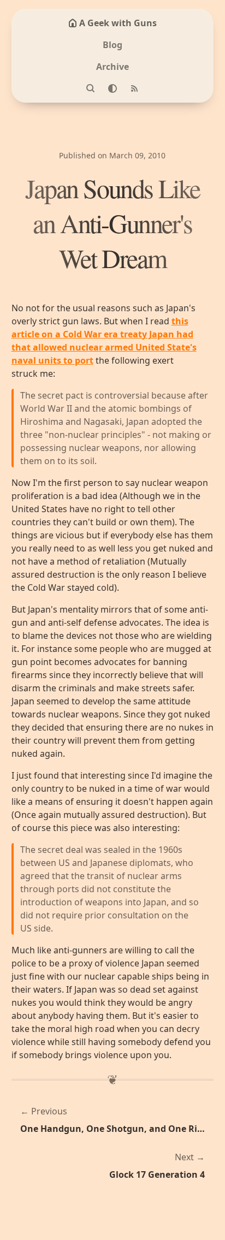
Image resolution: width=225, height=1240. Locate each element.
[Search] (90, 88)
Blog (112, 45)
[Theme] (112, 88)
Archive (112, 67)
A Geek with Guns (118, 23)
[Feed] (134, 88)
